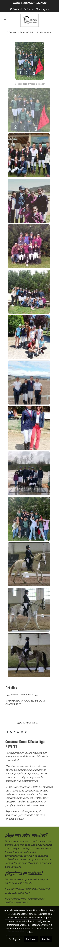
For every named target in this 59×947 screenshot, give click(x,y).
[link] (29, 20)
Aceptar (46, 939)
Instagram (43, 9)
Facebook (17, 9)
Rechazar (31, 939)
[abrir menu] (5, 20)
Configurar (15, 939)
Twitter (30, 9)
